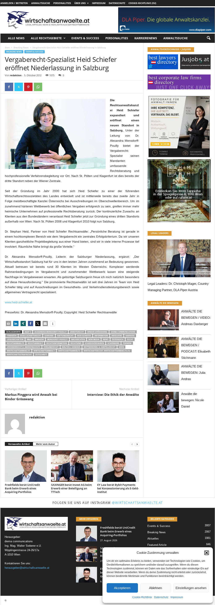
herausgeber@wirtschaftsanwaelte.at (27, 567)
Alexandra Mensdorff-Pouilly (50, 332)
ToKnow (127, 343)
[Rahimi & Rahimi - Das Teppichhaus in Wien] (179, 158)
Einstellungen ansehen (191, 588)
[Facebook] (9, 87)
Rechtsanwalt (35, 343)
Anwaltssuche (40, 3)
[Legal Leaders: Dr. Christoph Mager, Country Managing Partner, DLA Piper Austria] (179, 259)
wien (121, 347)
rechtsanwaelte (15, 343)
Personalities (62, 3)
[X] (18, 87)
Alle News (16, 38)
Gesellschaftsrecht (30, 335)
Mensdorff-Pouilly (57, 339)
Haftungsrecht (65, 335)
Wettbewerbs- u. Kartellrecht (99, 347)
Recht (130, 339)
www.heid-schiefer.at (18, 302)
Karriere (130, 335)
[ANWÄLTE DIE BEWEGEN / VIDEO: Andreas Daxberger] (163, 321)
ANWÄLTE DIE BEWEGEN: (165, 302)
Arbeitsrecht (77, 332)
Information (101, 335)
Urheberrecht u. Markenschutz (23, 347)
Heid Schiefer (84, 335)
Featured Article (156, 544)
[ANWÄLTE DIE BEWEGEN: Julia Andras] (163, 376)
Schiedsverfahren (94, 343)
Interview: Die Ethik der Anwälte (113, 394)
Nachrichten (78, 339)
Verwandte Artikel (19, 444)
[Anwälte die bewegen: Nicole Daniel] (163, 403)
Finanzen (11, 335)
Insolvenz (116, 335)
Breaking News (21, 47)
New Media (93, 339)
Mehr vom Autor (45, 444)
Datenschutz (161, 597)
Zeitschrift (41, 354)
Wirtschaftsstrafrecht (19, 354)
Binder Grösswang (97, 332)
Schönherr (113, 343)
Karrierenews (145, 38)
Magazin (39, 339)
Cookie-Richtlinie (142, 597)
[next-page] (137, 444)
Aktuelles (153, 538)
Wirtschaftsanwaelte (18, 350)
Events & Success (85, 38)
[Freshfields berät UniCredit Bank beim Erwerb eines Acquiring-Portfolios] (26, 466)
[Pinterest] (28, 87)
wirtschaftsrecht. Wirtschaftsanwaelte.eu (107, 350)
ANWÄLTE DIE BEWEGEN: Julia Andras (193, 373)
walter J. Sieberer (71, 347)
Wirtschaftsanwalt (44, 350)
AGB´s (28, 332)
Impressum (176, 597)
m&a (29, 339)
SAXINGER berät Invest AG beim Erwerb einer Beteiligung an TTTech (71, 488)
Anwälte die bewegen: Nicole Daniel (192, 400)
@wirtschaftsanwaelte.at (137, 502)
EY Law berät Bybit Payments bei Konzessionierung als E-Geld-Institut (118, 488)
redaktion (15, 75)
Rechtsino (76, 343)
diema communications (123, 332)
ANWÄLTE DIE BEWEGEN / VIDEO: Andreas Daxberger (196, 318)
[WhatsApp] (38, 87)
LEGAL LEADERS (159, 233)
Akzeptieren (122, 588)
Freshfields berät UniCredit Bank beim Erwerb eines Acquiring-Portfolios (22, 488)
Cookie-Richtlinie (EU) (142, 3)
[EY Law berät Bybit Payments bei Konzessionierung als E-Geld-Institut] (118, 466)
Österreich (117, 339)
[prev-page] (132, 444)
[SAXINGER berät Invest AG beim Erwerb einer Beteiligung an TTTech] (72, 466)
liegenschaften (15, 339)
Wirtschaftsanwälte (69, 350)
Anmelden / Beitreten (14, 3)
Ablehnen (155, 588)
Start (7, 47)
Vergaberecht (51, 347)
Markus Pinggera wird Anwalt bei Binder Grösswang (31, 396)
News (105, 339)
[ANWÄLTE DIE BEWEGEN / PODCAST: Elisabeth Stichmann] (163, 348)
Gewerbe (49, 335)
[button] (207, 553)
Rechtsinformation (56, 343)
